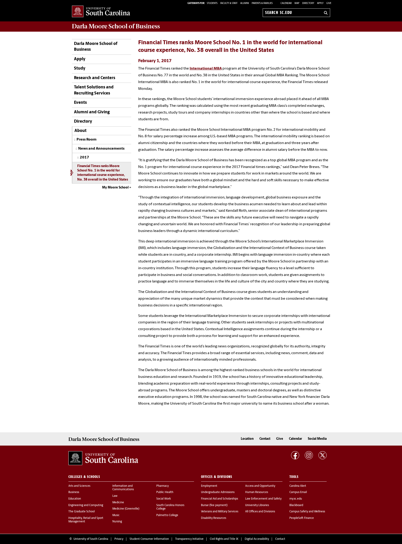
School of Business (116, 26)
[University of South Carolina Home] (101, 12)
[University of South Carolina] (103, 458)
